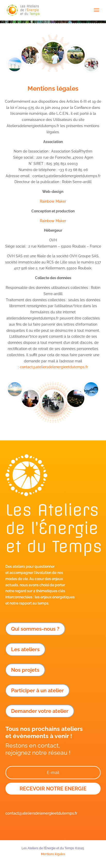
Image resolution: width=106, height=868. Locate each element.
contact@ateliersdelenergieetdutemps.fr (54, 367)
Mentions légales (53, 854)
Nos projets (25, 670)
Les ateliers (25, 649)
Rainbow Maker (53, 201)
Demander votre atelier (39, 711)
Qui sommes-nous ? (35, 629)
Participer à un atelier (37, 690)
